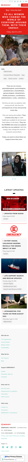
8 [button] (18, 176)
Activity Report (5, 342)
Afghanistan (8, 71)
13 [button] (15, 179)
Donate (3, 371)
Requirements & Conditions (9, 391)
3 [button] (7, 176)
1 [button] (2, 176)
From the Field (16, 10)
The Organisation (6, 339)
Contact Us (4, 407)
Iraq (23, 75)
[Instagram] (23, 1)
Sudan (21, 78)
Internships (4, 394)
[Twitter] (18, 1)
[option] (14, 165)
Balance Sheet (5, 345)
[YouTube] (26, 1)
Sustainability (5, 347)
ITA (11, 1)
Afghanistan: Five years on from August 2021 (13, 313)
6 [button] (14, 176)
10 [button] (23, 176)
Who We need (5, 388)
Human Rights (8, 283)
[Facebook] (15, 1)
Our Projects (5, 358)
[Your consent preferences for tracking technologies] (8, 459)
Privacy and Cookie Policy (8, 436)
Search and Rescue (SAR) (12, 289)
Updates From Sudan (13, 213)
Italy (5, 78)
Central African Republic (12, 75)
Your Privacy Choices (14, 456)
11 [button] (25, 176)
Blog (7, 10)
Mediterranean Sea (10, 286)
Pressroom (4, 410)
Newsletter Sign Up (6, 374)
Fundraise (4, 377)
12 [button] (13, 179)
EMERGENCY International (9, 412)
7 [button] (16, 176)
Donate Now (25, 6)
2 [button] (4, 176)
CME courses (5, 396)
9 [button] (21, 176)
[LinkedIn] (20, 1)
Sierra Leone (12, 78)
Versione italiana (5, 451)
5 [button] (11, 176)
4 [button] (9, 176)
